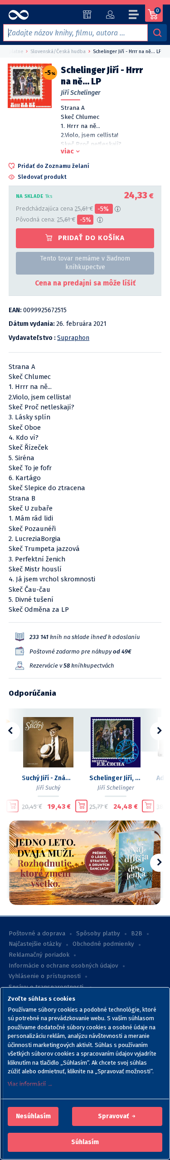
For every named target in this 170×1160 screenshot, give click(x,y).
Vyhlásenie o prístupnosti (45, 976)
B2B (136, 933)
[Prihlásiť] (110, 14)
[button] (33, 1116)
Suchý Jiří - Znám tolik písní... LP (48, 778)
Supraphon (73, 338)
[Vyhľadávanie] (157, 32)
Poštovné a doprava (37, 933)
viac (67, 151)
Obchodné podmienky (103, 944)
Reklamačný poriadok (39, 954)
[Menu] (134, 16)
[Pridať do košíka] (12, 806)
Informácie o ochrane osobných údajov (63, 965)
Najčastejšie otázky (35, 944)
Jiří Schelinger (81, 93)
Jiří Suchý (48, 787)
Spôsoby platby (98, 933)
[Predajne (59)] (87, 14)
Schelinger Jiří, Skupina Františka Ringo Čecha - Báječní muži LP (115, 778)
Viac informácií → (30, 1084)
